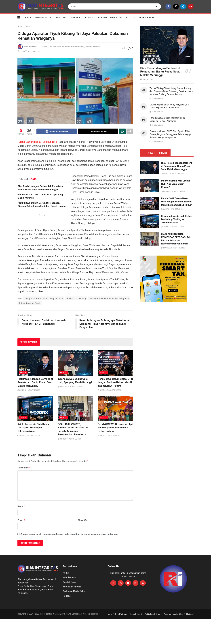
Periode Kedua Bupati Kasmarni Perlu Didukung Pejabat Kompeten (167, 119)
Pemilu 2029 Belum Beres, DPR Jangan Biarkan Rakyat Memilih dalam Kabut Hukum (41, 204)
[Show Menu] (18, 17)
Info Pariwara (69, 577)
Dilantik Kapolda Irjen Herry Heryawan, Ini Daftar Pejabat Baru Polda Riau (169, 106)
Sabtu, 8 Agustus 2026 (109, 435)
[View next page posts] (45, 215)
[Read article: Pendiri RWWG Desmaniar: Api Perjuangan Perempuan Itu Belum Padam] (115, 408)
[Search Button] (158, 6)
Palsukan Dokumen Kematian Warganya (109, 298)
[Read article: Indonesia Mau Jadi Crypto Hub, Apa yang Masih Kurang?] (75, 363)
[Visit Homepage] (40, 6)
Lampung (81, 298)
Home (28, 17)
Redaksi (33, 46)
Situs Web (83, 520)
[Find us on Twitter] (176, 6)
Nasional (62, 17)
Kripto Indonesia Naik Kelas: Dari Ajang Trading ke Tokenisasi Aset (33, 427)
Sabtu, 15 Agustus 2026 (110, 390)
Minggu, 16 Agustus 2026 (70, 386)
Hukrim (102, 17)
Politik (130, 17)
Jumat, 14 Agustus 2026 (29, 435)
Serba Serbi (146, 17)
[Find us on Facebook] (168, 6)
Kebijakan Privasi (72, 586)
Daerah (75, 17)
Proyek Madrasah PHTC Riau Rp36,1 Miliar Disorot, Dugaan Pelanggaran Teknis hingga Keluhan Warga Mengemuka (170, 134)
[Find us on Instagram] (135, 583)
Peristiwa (116, 17)
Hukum (69, 298)
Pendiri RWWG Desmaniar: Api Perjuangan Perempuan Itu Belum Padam (115, 427)
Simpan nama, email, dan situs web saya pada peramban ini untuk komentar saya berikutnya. (70, 534)
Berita (27, 26)
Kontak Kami (69, 581)
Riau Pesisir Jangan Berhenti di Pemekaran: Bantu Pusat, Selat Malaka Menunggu (41, 187)
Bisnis (89, 17)
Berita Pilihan (77, 46)
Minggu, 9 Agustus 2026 (70, 439)
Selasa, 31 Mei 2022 (51, 46)
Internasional (44, 17)
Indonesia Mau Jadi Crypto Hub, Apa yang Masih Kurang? (40, 196)
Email (21, 520)
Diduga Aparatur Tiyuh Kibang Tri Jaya (44, 298)
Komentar (23, 467)
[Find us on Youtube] (191, 6)
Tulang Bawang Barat (29, 303)
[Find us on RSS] (143, 583)
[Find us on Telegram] (183, 6)
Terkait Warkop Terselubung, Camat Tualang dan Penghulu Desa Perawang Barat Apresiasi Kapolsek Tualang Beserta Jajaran (171, 91)
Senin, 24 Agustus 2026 (29, 390)
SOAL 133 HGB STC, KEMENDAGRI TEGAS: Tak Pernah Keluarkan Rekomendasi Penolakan (73, 429)
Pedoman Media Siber (74, 591)
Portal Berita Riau (26, 586)
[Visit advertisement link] (173, 579)
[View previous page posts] (39, 215)
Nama (21, 506)
